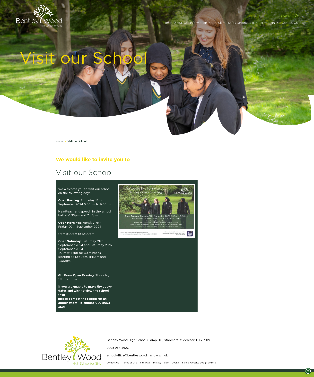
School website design (194, 362)
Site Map (145, 362)
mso (213, 362)
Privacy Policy (161, 362)
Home (59, 141)
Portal (285, 16)
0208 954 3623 (118, 347)
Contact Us (113, 362)
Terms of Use (129, 362)
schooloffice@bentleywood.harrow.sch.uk (137, 355)
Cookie (176, 362)
